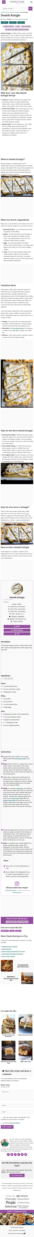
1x (5, 678)
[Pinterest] (18, 1154)
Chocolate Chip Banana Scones (12, 954)
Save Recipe (11, 921)
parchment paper (20, 758)
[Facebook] (8, 1154)
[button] (31, 2)
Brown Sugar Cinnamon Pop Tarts (13, 951)
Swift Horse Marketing (17, 1233)
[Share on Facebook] (13, 22)
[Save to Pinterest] (4, 22)
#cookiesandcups (17, 892)
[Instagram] (15, 1154)
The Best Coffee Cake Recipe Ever (8, 1035)
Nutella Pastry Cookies (9, 946)
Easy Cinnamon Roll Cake (25, 1035)
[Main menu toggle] (4, 2)
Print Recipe (18, 630)
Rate (18, 626)
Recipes (12, 12)
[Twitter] (11, 1154)
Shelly (4, 19)
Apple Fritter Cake (25, 1061)
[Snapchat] (25, 1154)
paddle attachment (9, 800)
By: (1, 19)
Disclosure (15, 1230)
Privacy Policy (15, 1123)
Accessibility (22, 1230)
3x (11, 678)
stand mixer (15, 798)
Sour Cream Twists (8, 956)
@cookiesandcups (11, 890)
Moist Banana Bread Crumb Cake (8, 1062)
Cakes (12, 930)
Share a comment (23, 19)
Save (18, 26)
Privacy (10, 1230)
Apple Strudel (6, 949)
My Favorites (27, 26)
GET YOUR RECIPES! (17, 1175)
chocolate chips (18, 328)
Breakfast (17, 12)
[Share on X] (21, 22)
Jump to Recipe (9, 26)
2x (8, 678)
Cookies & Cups (5, 12)
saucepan (19, 788)
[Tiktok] (22, 1154)
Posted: (9, 19)
